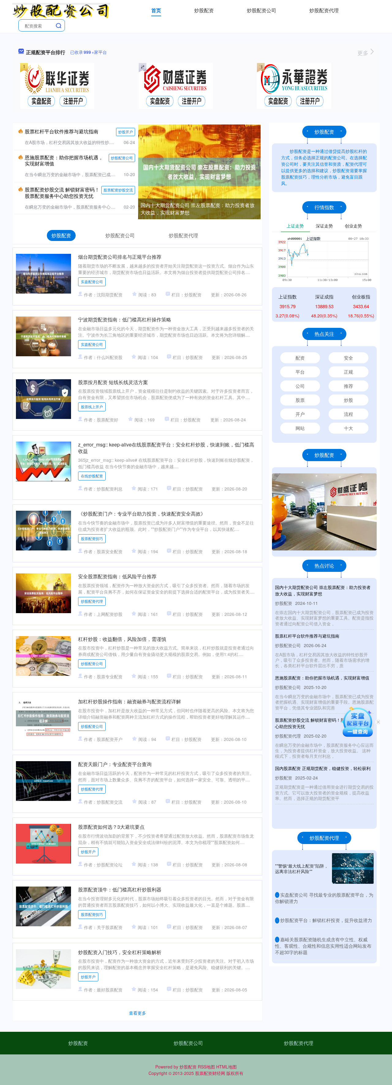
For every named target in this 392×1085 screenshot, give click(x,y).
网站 (300, 428)
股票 (300, 400)
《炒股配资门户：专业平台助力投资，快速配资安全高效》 (141, 513)
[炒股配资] (61, 10)
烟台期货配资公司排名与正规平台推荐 (119, 256)
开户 (300, 414)
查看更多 (137, 1013)
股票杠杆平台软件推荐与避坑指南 (61, 131)
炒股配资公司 (261, 10)
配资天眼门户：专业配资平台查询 (115, 764)
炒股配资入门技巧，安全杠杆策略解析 (119, 952)
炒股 (348, 400)
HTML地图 (226, 1067)
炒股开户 (125, 131)
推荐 (348, 386)
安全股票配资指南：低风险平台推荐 (117, 576)
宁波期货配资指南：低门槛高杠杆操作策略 (124, 319)
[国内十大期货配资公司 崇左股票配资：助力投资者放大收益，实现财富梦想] (199, 171)
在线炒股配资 (92, 475)
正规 (348, 371)
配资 (300, 357)
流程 (348, 414)
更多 (363, 53)
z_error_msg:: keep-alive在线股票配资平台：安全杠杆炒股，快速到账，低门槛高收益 (166, 447)
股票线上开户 (92, 406)
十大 (348, 428)
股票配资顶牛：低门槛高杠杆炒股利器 (119, 889)
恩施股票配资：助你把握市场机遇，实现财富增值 (64, 160)
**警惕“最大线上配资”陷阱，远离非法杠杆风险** (301, 868)
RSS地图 (206, 1067)
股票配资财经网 (210, 1073)
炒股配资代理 (324, 10)
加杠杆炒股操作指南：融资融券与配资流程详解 (129, 701)
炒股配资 (204, 10)
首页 (156, 10)
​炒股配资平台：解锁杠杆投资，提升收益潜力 (326, 920)
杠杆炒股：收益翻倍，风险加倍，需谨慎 (122, 638)
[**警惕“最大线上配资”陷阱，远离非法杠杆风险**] (353, 868)
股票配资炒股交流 (118, 189)
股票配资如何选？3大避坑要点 (111, 826)
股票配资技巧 (92, 538)
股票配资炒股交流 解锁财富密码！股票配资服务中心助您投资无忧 (62, 192)
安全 (348, 357)
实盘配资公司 (92, 281)
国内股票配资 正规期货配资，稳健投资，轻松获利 (323, 768)
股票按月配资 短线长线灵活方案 (113, 382)
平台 (300, 371)
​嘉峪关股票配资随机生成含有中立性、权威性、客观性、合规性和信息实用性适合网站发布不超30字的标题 (323, 946)
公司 (300, 386)
